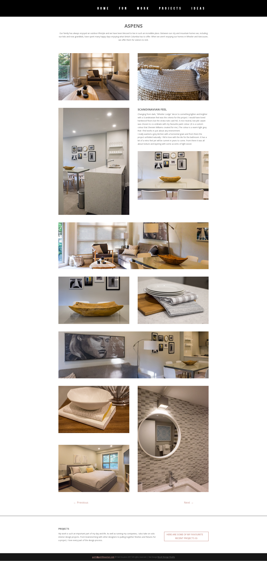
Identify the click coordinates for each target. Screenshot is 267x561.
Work (143, 8)
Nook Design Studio (166, 557)
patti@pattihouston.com (103, 557)
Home (103, 8)
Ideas (198, 8)
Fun (123, 8)
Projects (170, 8)
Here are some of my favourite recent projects (185, 536)
